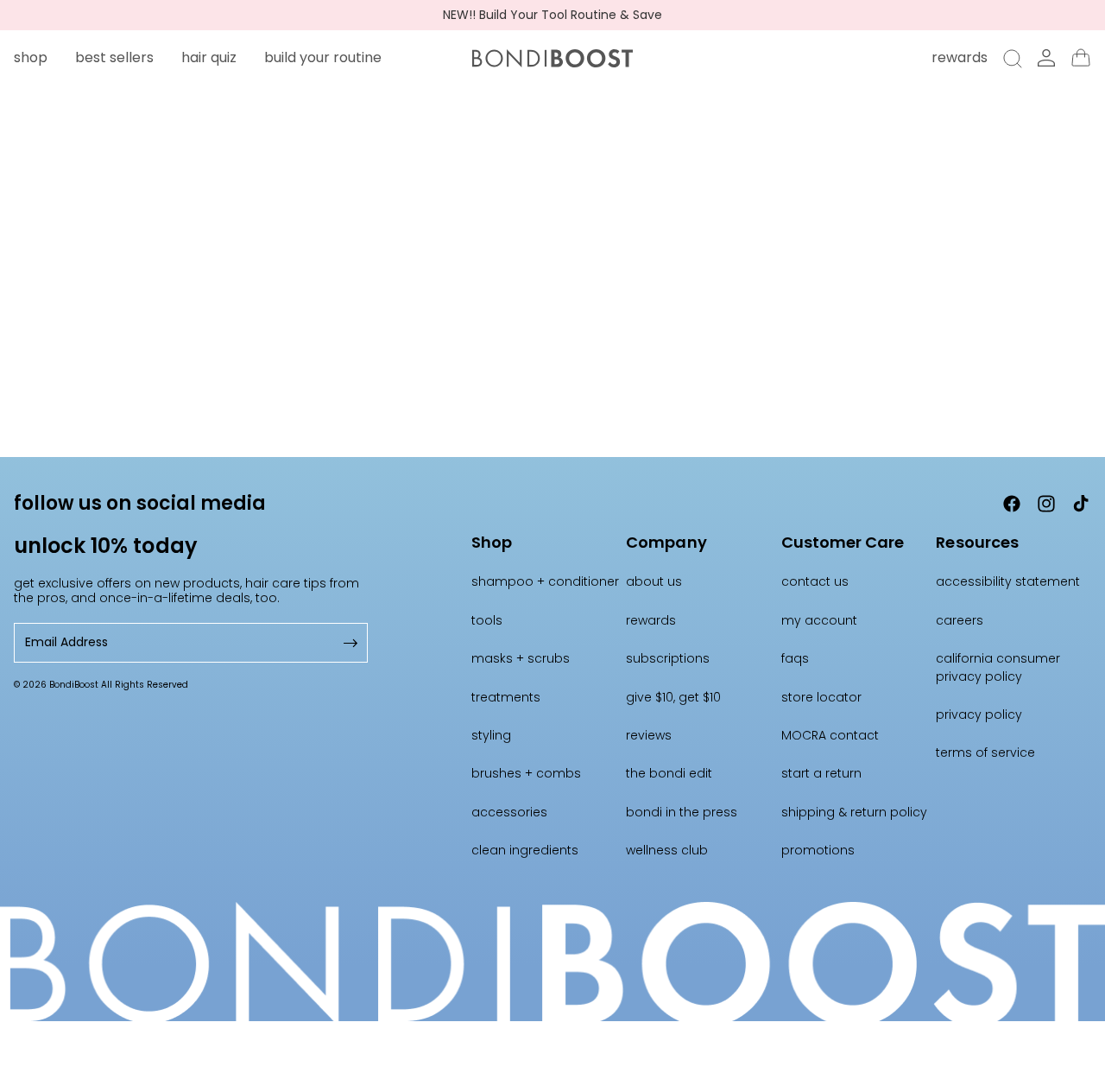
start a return (821, 773)
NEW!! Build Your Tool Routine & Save (552, 15)
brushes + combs (526, 773)
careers (959, 620)
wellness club (667, 850)
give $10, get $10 (673, 697)
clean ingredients (524, 850)
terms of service (985, 752)
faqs (795, 658)
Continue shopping (552, 341)
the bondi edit (669, 773)
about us (654, 581)
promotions (818, 850)
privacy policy (979, 714)
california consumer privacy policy (998, 667)
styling (491, 735)
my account (819, 620)
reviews (649, 735)
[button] (30, 57)
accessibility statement (1008, 581)
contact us (815, 581)
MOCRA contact (830, 735)
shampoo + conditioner (545, 581)
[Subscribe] (348, 642)
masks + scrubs (520, 658)
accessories (509, 812)
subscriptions (668, 658)
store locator (821, 697)
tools (486, 620)
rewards (651, 620)
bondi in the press (681, 812)
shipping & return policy (854, 812)
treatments (505, 697)
